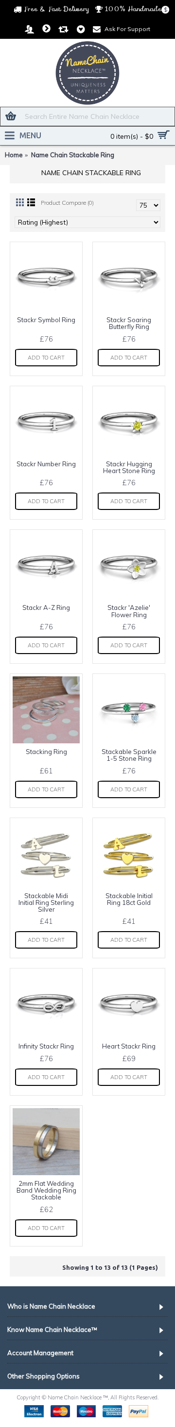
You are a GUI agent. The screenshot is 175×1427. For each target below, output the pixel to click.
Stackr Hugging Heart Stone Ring (129, 467)
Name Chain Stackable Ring (72, 155)
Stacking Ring (46, 751)
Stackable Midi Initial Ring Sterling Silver (46, 903)
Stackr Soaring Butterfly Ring (128, 323)
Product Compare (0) (67, 202)
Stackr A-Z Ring (46, 607)
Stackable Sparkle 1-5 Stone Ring (129, 755)
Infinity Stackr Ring (46, 1046)
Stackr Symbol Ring (46, 320)
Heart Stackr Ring (129, 1046)
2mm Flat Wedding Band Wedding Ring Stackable (46, 1190)
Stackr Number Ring (46, 464)
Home (14, 155)
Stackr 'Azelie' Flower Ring (128, 611)
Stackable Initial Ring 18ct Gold (129, 899)
